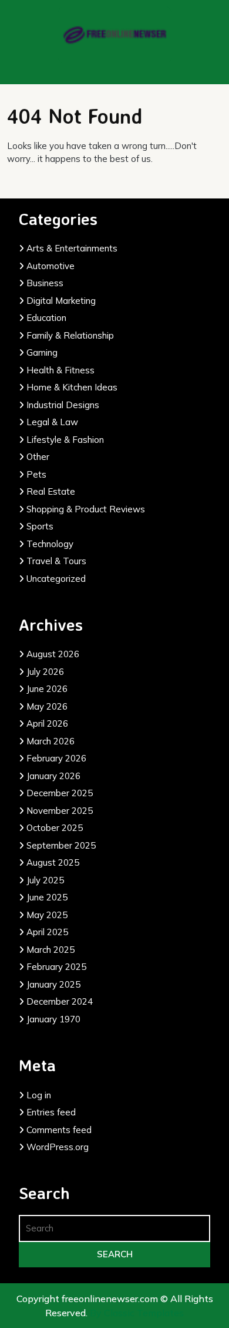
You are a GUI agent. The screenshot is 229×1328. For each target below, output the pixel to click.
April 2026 (47, 723)
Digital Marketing (61, 300)
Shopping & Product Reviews (85, 509)
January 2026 (53, 775)
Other (37, 456)
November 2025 (59, 810)
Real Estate (50, 491)
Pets (36, 474)
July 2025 (45, 880)
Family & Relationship (70, 335)
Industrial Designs (62, 404)
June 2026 (47, 688)
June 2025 (47, 897)
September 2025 (61, 845)
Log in (38, 1095)
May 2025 (47, 914)
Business (44, 283)
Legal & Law (52, 422)
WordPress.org (57, 1147)
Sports (39, 526)
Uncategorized (56, 578)
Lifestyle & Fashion (65, 439)
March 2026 (50, 741)
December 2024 (59, 1001)
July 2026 (45, 671)
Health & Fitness (60, 370)
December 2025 (59, 793)
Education (46, 317)
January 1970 (53, 1019)
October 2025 (54, 827)
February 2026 (56, 758)
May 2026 (47, 706)
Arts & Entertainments (71, 248)
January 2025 (53, 984)
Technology (49, 543)
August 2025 (52, 862)
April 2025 (47, 932)
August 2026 (52, 654)
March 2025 (50, 949)
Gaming (42, 352)
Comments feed (59, 1129)
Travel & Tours (56, 561)
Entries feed (51, 1112)
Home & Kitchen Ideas (71, 387)
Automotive (50, 265)
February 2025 (56, 966)
